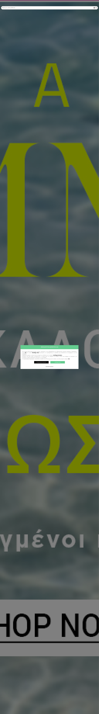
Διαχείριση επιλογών (49, 366)
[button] (96, 8)
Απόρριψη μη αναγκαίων (41, 362)
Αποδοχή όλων (58, 362)
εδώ (69, 358)
